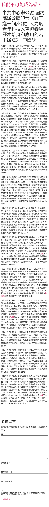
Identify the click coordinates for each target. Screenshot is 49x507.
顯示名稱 (5, 463)
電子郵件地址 (7, 472)
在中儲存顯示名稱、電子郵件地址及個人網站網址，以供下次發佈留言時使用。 (23, 493)
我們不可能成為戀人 (21, 4)
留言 (3, 434)
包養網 (29, 66)
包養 (42, 253)
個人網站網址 (6, 481)
